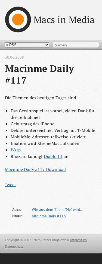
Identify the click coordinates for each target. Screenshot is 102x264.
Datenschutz (14, 246)
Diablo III (53, 156)
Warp (16, 150)
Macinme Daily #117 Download (35, 169)
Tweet (10, 184)
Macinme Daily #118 (49, 216)
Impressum (78, 240)
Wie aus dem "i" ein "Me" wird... (57, 209)
